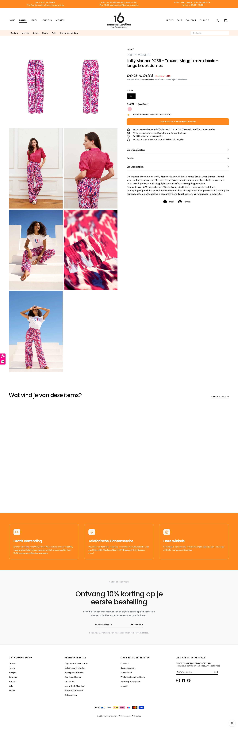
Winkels (204, 20)
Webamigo (136, 716)
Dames (23, 20)
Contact (191, 20)
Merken (25, 33)
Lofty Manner (139, 55)
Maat (130, 90)
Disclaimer (70, 681)
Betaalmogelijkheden (75, 668)
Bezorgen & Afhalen (74, 672)
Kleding (14, 33)
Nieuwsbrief (126, 672)
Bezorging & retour (136, 149)
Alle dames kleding (69, 33)
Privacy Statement (74, 690)
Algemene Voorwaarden (76, 663)
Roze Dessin (129, 109)
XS (131, 96)
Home (12, 20)
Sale (179, 20)
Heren (34, 20)
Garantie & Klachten (75, 686)
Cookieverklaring (73, 677)
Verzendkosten (147, 79)
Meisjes (60, 20)
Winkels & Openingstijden (133, 677)
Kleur (137, 104)
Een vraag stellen (135, 166)
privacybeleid (141, 633)
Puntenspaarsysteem (131, 681)
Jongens (47, 20)
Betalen (130, 158)
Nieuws (124, 686)
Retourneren (71, 695)
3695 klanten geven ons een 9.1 (147, 136)
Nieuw (170, 20)
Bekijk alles (218, 396)
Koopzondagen (128, 668)
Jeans (35, 33)
